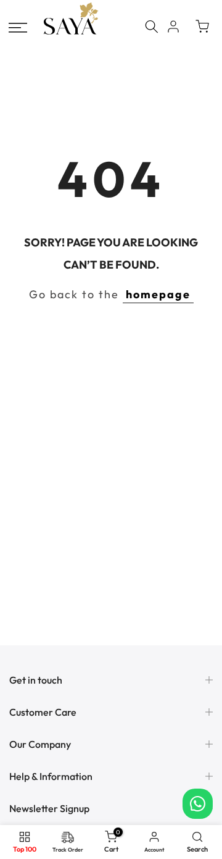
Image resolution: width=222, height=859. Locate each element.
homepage (158, 294)
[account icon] (173, 26)
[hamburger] (18, 27)
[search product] (151, 26)
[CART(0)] (202, 26)
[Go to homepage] (71, 33)
